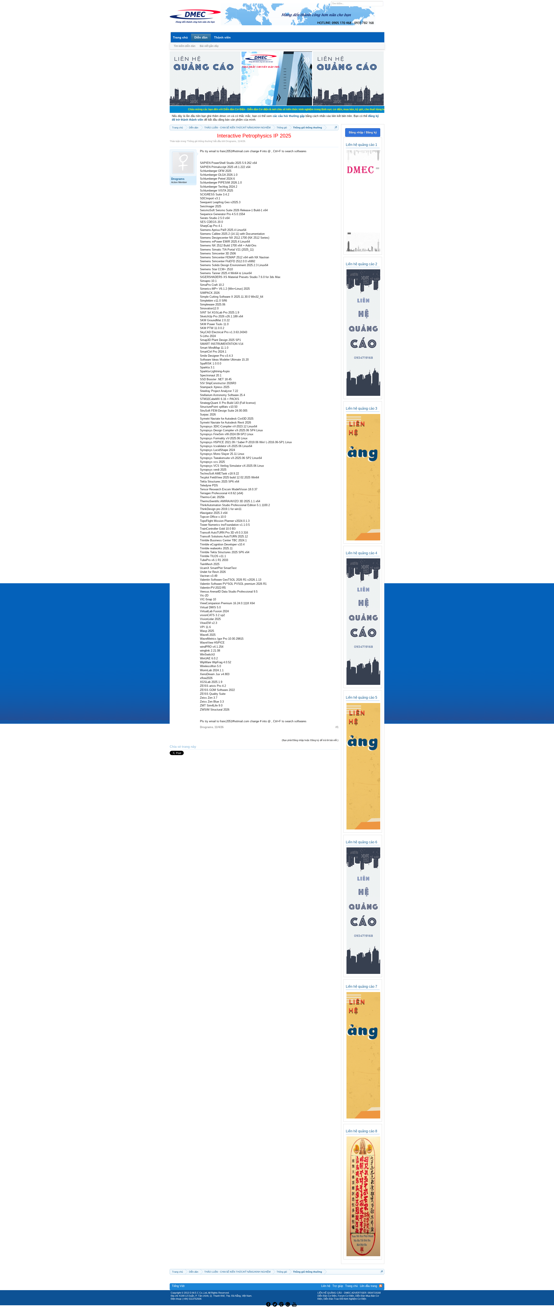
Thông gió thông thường (199, 141)
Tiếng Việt (178, 1286)
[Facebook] (267, 1304)
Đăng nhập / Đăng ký (363, 132)
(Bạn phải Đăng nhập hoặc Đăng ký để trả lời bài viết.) (310, 740)
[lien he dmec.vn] (205, 104)
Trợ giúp (337, 1286)
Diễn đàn (201, 37)
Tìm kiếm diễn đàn (184, 46)
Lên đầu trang (368, 1286)
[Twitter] (275, 1304)
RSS (380, 1285)
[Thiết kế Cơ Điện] (281, 1304)
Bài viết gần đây (209, 46)
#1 (336, 727)
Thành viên (222, 37)
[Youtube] (295, 1304)
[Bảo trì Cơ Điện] (288, 1304)
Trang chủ (180, 37)
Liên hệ (325, 1286)
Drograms (231, 141)
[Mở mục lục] (335, 127)
